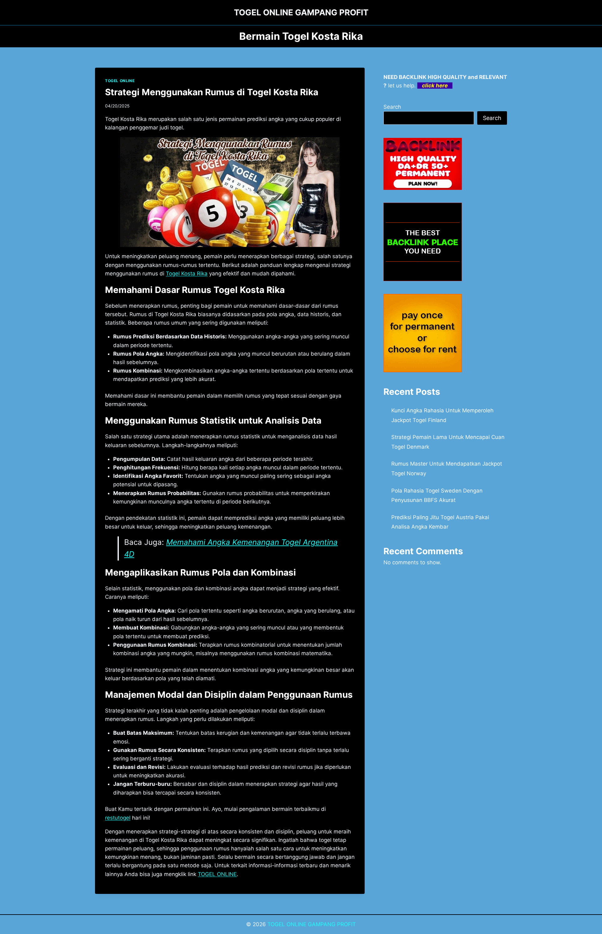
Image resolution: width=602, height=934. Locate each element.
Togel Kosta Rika (187, 273)
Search (392, 107)
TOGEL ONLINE (120, 80)
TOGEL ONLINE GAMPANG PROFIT (311, 924)
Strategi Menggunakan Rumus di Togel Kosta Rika (211, 92)
